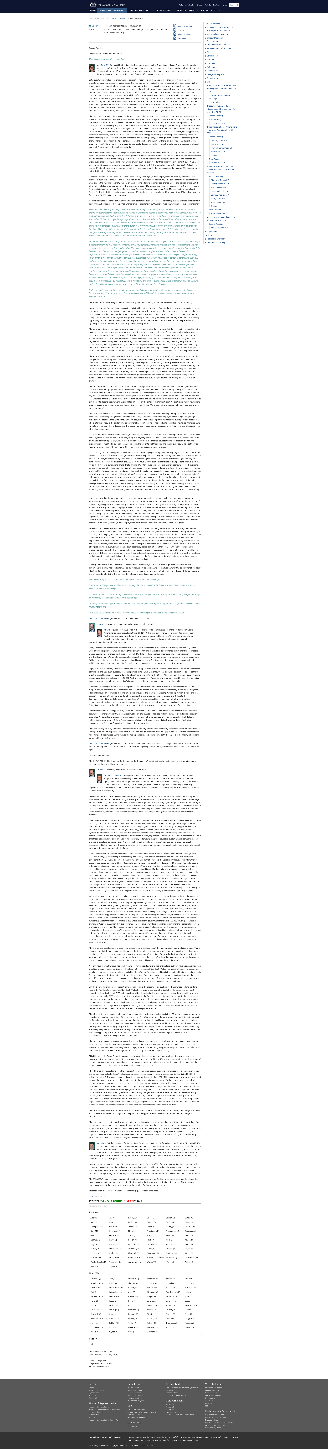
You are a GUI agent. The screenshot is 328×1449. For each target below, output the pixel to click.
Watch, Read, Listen (134, 1390)
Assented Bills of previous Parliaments (142, 1412)
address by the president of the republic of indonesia (220, 29)
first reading (214, 102)
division (214, 155)
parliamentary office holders (220, 48)
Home (93, 10)
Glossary (208, 1403)
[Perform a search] (237, 5)
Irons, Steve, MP (218, 202)
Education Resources (135, 1395)
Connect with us (172, 1393)
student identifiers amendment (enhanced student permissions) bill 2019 (221, 169)
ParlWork (216, 5)
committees (212, 55)
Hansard (123, 18)
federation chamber (216, 238)
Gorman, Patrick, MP (220, 195)
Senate (92, 1388)
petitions (211, 59)
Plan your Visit (171, 1412)
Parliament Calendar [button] (186, 5)
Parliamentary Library (135, 1398)
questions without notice (218, 44)
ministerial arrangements (218, 34)
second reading (216, 115)
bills (208, 52)
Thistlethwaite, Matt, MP (222, 148)
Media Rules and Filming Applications (180, 1415)
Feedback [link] (144, 1445)
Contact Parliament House (176, 1395)
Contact (199, 5)
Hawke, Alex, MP (218, 151)
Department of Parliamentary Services (219, 1422)
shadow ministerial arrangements (215, 39)
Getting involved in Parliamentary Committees (183, 1388)
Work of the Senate (96, 1390)
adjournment (212, 231)
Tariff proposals (133, 1415)
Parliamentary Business (111, 10)
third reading (215, 119)
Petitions (169, 1390)
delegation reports (215, 74)
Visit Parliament (209, 10)
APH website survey (213, 1395)
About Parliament (186, 10)
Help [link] (153, 1445)
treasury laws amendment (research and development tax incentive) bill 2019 (221, 109)
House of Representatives (99, 1407)
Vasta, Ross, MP (218, 144)
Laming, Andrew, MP (220, 183)
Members (92, 1417)
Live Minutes (94, 1415)
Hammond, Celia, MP (220, 191)
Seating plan (94, 1398)
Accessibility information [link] (98, 1445)
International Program (135, 1401)
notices (208, 235)
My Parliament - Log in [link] (213, 1388)
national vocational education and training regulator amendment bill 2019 (222, 88)
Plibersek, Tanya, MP (220, 180)
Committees (132, 1426)
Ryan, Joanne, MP (218, 187)
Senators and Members (140, 10)
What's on (170, 1404)
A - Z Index (209, 1401)
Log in (225, 5)
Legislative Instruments (136, 1417)
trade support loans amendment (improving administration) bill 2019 (222, 130)
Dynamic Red (94, 1393)
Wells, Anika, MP (218, 198)
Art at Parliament (172, 1409)
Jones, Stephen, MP (219, 227)
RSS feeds (209, 1406)
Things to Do (171, 1407)
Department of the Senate (215, 1415)
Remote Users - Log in (213, 1390)
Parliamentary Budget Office (216, 1425)
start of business (212, 23)
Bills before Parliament (136, 1409)
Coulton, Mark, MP (219, 123)
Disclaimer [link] (134, 1445)
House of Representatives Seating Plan (104, 1420)
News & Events (164, 10)
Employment (210, 1398)
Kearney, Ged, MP (219, 140)
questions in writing (216, 242)
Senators (92, 1395)
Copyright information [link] (118, 1445)
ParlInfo (208, 5)
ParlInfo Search (211, 1393)
